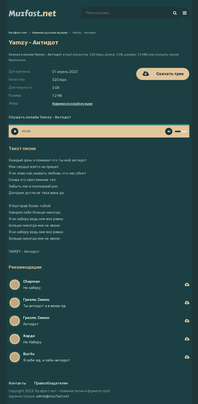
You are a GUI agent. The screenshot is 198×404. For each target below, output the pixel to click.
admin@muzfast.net (52, 396)
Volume (168, 131)
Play (14, 131)
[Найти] (175, 13)
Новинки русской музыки (72, 104)
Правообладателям (51, 383)
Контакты (17, 383)
